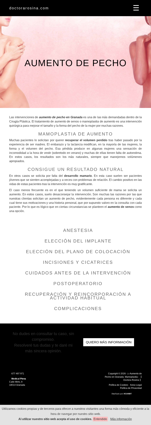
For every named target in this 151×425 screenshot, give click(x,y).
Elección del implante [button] (78, 240)
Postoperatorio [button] (78, 283)
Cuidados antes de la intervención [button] (78, 272)
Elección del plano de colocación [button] (78, 251)
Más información (121, 419)
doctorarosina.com (29, 8)
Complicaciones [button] (78, 308)
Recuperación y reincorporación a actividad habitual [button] (78, 296)
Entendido (100, 419)
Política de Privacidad (131, 388)
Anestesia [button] (78, 230)
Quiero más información (108, 342)
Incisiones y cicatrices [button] (78, 262)
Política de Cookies (118, 385)
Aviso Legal (136, 385)
